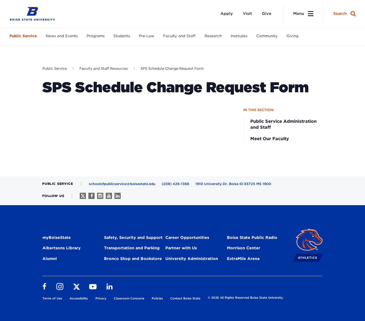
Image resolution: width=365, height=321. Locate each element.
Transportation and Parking (132, 248)
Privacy (100, 298)
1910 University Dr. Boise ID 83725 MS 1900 (233, 184)
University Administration (191, 258)
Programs (96, 36)
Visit (247, 13)
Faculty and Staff (179, 36)
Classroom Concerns (129, 298)
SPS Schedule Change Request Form (172, 68)
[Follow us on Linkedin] (117, 196)
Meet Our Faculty (269, 138)
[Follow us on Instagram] (100, 196)
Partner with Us (181, 248)
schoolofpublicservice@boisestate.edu (122, 184)
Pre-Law (146, 36)
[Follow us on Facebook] (91, 196)
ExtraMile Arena (243, 258)
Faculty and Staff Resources (103, 68)
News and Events (62, 36)
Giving (292, 36)
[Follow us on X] (83, 196)
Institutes (239, 36)
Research (213, 36)
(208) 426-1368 (175, 184)
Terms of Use (52, 298)
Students (121, 36)
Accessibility (79, 298)
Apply (226, 13)
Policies (157, 298)
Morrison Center (243, 248)
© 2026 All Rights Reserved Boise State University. (245, 297)
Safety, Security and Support (133, 237)
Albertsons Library (61, 248)
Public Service (23, 36)
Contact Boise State (185, 298)
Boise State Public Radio (252, 237)
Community (267, 36)
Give (266, 13)
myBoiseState (56, 237)
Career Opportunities (187, 237)
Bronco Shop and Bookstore (133, 258)
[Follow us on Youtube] (109, 196)
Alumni (49, 258)
